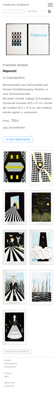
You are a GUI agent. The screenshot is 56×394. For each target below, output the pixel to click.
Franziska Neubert (15, 65)
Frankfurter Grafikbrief (16, 4)
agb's (6, 376)
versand (8, 373)
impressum (9, 386)
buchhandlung (10, 363)
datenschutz (9, 383)
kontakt (7, 360)
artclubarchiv (10, 367)
